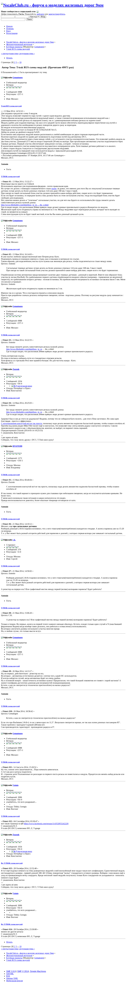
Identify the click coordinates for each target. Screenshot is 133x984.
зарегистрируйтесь (56, 14)
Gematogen (39, 47)
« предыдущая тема (9, 53)
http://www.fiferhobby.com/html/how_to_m (24, 349)
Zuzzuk (16, 369)
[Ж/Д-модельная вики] (21, 386)
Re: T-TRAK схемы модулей (11, 863)
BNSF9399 (17, 446)
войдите (40, 14)
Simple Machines (38, 971)
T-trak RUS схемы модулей (11, 106)
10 (20, 62)
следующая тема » (27, 53)
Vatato (15, 785)
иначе (53, 188)
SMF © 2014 (23, 971)
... (18, 62)
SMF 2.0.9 (11, 971)
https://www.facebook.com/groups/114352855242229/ (46, 824)
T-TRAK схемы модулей (10, 176)
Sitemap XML (12, 978)
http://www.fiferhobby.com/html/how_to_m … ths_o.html (24, 205)
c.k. (14, 540)
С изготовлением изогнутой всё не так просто (21, 423)
